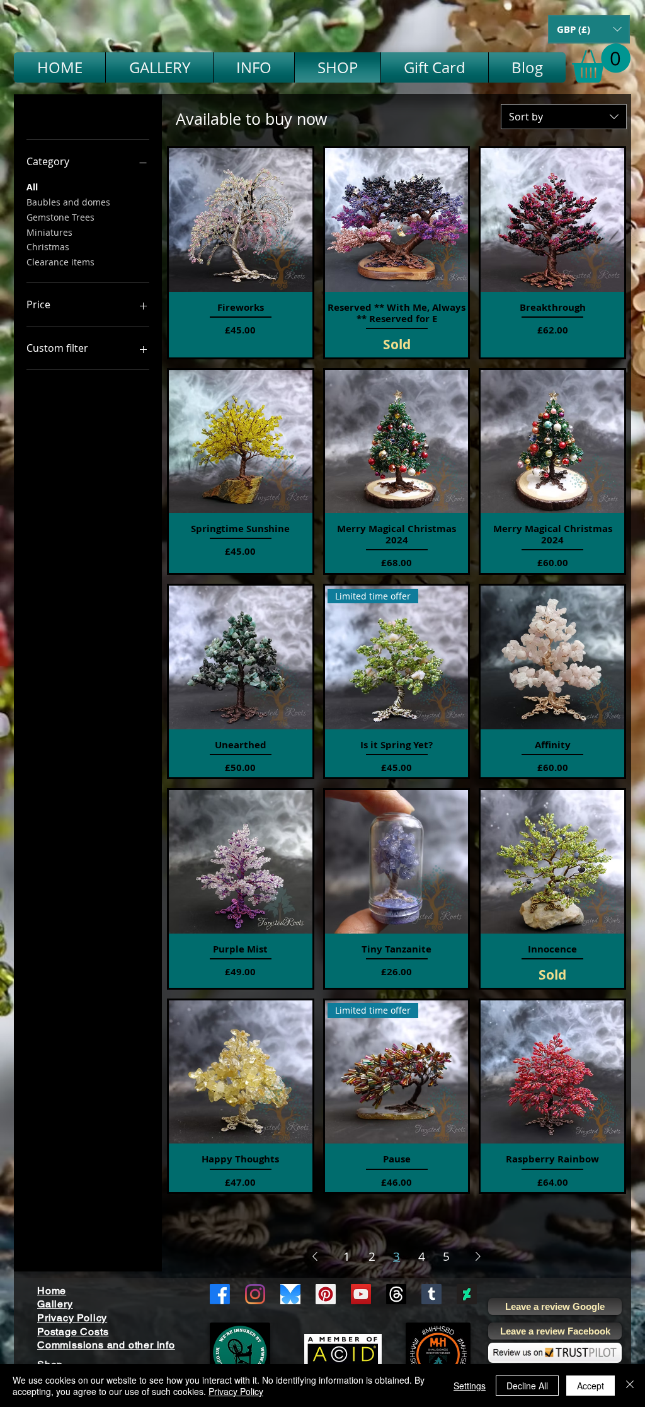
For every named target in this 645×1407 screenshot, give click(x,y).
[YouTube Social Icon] (361, 1294)
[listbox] (589, 29)
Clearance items (60, 262)
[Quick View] (240, 220)
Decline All (527, 1385)
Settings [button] (470, 1385)
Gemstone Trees (60, 217)
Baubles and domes (68, 202)
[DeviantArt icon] (467, 1294)
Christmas (47, 247)
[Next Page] (478, 1256)
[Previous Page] (314, 1256)
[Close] (629, 1385)
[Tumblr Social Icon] (431, 1294)
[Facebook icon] (220, 1294)
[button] (589, 29)
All (32, 187)
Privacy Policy (235, 1391)
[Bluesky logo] (290, 1294)
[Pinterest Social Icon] (326, 1294)
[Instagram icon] (255, 1294)
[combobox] (564, 116)
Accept (590, 1385)
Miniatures (49, 232)
